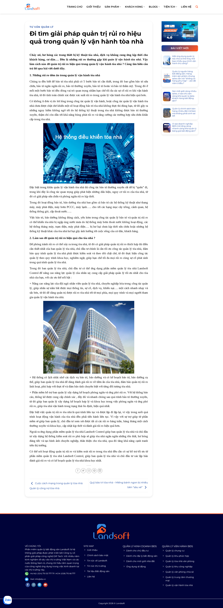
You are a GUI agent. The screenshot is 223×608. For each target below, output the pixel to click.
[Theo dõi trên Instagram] (33, 585)
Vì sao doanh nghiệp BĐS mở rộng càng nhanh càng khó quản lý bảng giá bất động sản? (184, 127)
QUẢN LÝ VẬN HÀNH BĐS (177, 546)
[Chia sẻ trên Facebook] (77, 470)
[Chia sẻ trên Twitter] (83, 470)
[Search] (197, 7)
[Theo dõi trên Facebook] (28, 585)
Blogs (153, 6)
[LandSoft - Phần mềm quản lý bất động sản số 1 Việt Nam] (40, 7)
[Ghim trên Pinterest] (94, 470)
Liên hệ (186, 6)
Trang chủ (75, 6)
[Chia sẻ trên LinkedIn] (99, 470)
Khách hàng (134, 6)
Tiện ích (169, 6)
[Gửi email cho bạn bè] (88, 470)
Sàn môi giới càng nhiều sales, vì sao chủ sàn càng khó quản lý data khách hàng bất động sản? (184, 96)
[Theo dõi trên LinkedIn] (39, 585)
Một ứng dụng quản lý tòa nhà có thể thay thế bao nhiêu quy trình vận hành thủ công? (184, 60)
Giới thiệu (93, 6)
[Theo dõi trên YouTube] (45, 585)
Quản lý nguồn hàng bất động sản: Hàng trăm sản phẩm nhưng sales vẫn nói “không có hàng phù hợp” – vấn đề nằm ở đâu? (184, 77)
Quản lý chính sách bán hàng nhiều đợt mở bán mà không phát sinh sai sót (184, 112)
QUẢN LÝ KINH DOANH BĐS (140, 546)
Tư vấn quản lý (42, 27)
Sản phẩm (112, 6)
